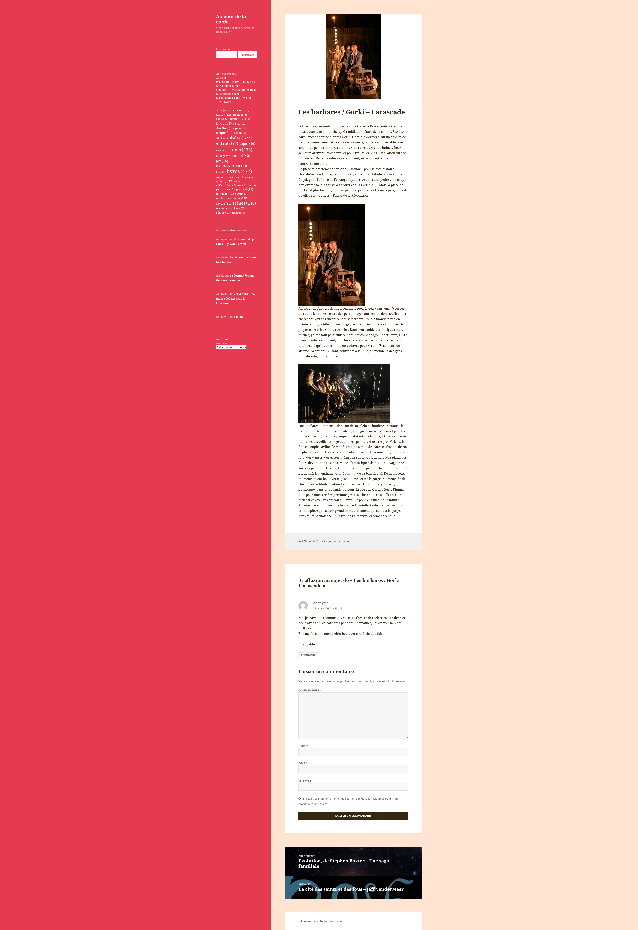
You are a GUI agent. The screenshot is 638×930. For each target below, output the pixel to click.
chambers (243, 124)
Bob (246, 118)
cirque (224, 132)
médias (221, 181)
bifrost (235, 118)
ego (250, 138)
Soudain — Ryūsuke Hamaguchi (236, 90)
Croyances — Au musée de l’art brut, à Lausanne (236, 298)
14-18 (221, 110)
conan (240, 133)
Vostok (238, 317)
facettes (222, 150)
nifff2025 (223, 185)
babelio (222, 118)
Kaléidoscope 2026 (228, 94)
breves (226, 123)
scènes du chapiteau (230, 208)
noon (251, 185)
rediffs (241, 193)
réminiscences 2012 (238, 198)
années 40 (238, 110)
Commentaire (310, 690)
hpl (243, 155)
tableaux (238, 212)
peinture (225, 189)
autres (223, 114)
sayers (223, 203)
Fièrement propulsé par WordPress (320, 921)
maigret (221, 177)
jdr (222, 161)
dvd (237, 137)
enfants (227, 143)
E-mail (304, 763)
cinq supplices (240, 128)
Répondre (308, 655)
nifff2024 (234, 181)
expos (247, 143)
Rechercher (223, 49)
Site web (304, 780)
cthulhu (222, 138)
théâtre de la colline (376, 131)
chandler (223, 128)
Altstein (221, 78)
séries (223, 212)
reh (220, 198)
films (241, 150)
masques (235, 177)
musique (250, 177)
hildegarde (226, 156)
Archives (221, 343)
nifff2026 (238, 185)
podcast (244, 189)
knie (220, 172)
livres (239, 171)
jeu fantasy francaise (231, 166)
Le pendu (330, 541)
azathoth (239, 114)
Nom (303, 746)
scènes (244, 203)
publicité (225, 194)
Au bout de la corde (231, 19)
